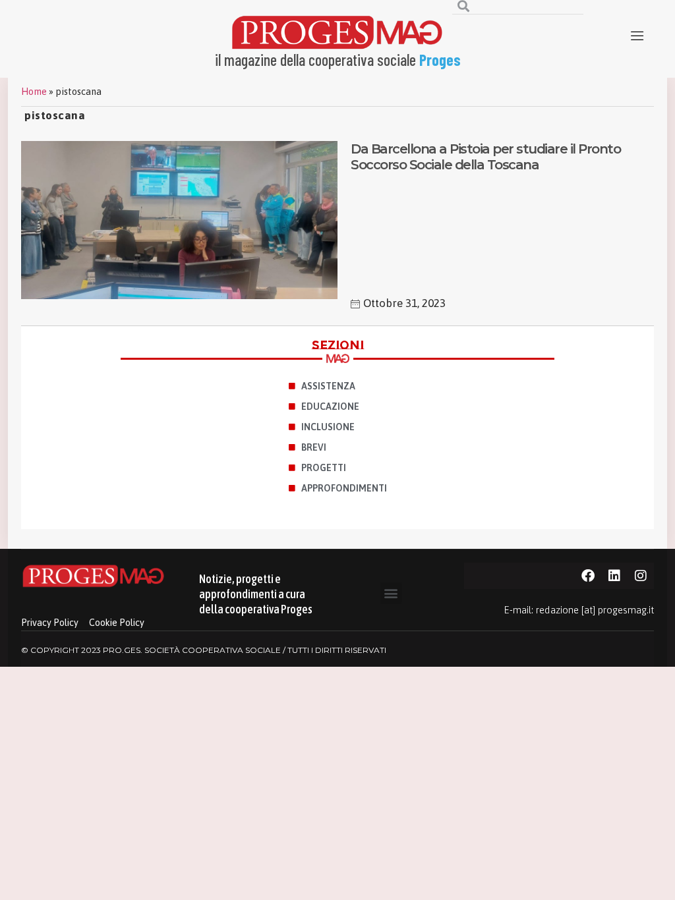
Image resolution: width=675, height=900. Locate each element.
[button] (391, 593)
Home (34, 91)
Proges (440, 59)
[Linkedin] (614, 576)
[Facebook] (588, 576)
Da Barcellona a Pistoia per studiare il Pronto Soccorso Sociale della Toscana (485, 157)
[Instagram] (641, 576)
